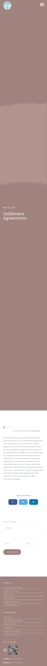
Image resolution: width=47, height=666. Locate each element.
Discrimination (9, 598)
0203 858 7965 (16, 658)
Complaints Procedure (12, 631)
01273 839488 (17, 662)
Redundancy (8, 594)
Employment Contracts (12, 605)
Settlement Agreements (13, 587)
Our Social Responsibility (13, 621)
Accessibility (8, 628)
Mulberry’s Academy (11, 601)
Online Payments (10, 624)
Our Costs (7, 617)
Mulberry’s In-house (11, 591)
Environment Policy (11, 635)
